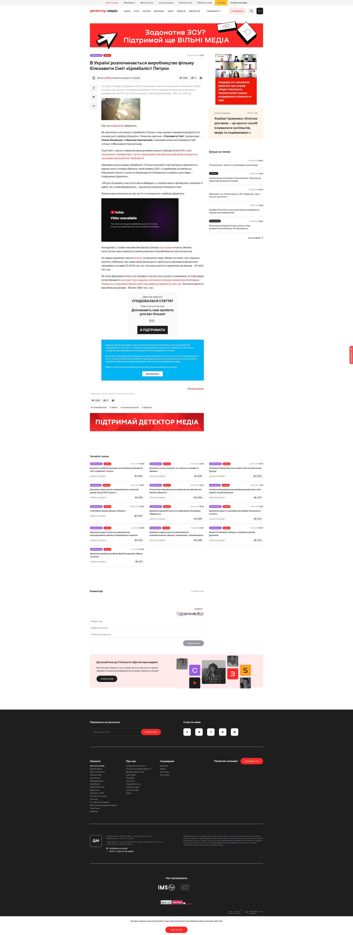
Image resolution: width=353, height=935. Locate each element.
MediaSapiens (129, 3)
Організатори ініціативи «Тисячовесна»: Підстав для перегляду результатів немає (235, 179)
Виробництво (96, 55)
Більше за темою (219, 151)
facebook (164, 766)
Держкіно (148, 407)
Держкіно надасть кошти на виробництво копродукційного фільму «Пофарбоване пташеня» (114, 534)
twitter (163, 769)
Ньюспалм (95, 808)
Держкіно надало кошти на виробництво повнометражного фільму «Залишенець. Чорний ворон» (176, 534)
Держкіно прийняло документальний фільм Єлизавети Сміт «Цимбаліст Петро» (116, 469)
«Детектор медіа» (195, 388)
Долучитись (152, 373)
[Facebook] (93, 88)
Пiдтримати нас (251, 761)
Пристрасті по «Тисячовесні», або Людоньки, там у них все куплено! (234, 195)
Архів (128, 793)
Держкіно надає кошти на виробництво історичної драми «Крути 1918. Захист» (114, 491)
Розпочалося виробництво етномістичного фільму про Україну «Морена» (175, 491)
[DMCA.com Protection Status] (166, 903)
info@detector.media (118, 848)
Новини (127, 11)
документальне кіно (131, 407)
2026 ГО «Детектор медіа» (121, 851)
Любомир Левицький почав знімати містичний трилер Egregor (235, 469)
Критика (147, 11)
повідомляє (117, 125)
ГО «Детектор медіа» (238, 3)
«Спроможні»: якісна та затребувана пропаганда (233, 165)
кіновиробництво (100, 407)
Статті (136, 11)
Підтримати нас (133, 784)
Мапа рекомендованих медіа (103, 805)
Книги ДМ (130, 775)
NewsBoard (95, 784)
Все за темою (254, 238)
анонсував (165, 247)
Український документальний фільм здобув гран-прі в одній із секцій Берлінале (235, 491)
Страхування (237, 11)
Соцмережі (167, 761)
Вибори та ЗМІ (97, 793)
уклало (137, 258)
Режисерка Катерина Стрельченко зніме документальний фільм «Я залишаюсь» (229, 227)
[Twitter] (93, 97)
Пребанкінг (95, 778)
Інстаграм (164, 775)
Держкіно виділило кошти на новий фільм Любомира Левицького (174, 512)
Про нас (131, 761)
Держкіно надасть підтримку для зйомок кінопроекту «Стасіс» (235, 512)
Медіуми (94, 811)
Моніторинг (159, 11)
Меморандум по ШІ (135, 772)
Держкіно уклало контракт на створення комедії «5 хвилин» (174, 469)
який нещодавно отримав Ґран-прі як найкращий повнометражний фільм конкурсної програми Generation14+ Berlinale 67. (149, 154)
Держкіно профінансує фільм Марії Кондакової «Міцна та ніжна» (116, 555)
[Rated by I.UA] (187, 903)
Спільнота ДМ (106, 679)
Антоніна (221, 3)
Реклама (130, 778)
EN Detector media (204, 3)
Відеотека (94, 790)
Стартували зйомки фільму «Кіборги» (108, 511)
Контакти (130, 781)
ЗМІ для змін (95, 775)
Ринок (170, 11)
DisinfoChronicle (185, 3)
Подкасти (181, 11)
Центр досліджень (166, 3)
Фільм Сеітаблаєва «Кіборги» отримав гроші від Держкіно (232, 534)
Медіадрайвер (97, 781)
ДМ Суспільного (146, 3)
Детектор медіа (112, 3)
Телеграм (164, 772)
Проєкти (95, 761)
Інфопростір (194, 11)
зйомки (115, 407)
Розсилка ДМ (132, 790)
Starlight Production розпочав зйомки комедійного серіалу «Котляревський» (234, 211)
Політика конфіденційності (138, 769)
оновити (198, 609)
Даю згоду (176, 930)
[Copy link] (93, 106)
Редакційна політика (135, 766)
